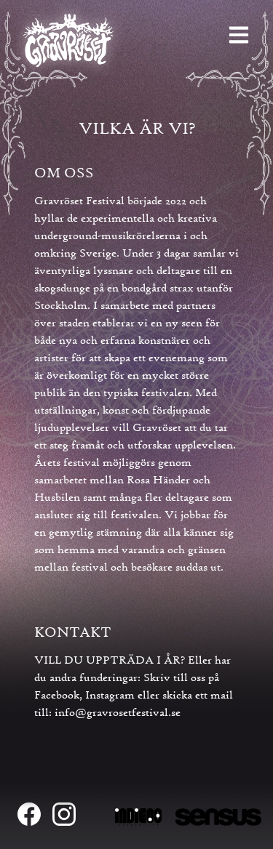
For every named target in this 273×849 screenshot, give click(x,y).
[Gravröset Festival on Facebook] (29, 814)
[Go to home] (68, 41)
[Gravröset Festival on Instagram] (64, 814)
